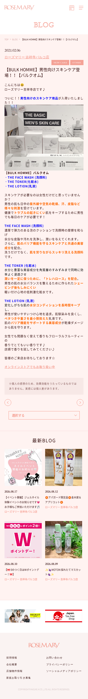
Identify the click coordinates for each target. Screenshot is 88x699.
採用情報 (11, 657)
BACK (8, 402)
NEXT (80, 402)
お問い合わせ (54, 657)
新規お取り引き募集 (18, 677)
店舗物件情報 (14, 671)
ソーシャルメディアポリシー (64, 671)
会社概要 (11, 664)
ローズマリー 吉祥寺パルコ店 (27, 57)
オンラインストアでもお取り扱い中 (30, 367)
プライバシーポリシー (60, 664)
